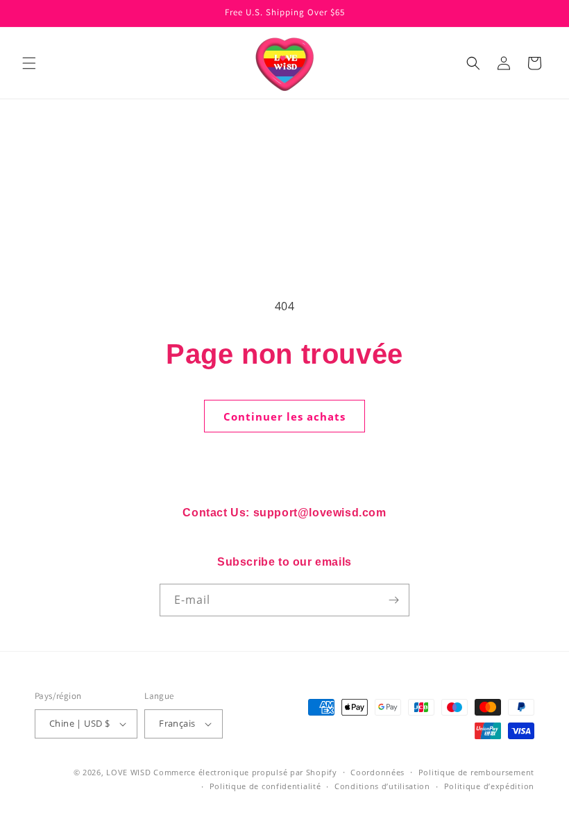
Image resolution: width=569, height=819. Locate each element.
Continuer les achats (284, 416)
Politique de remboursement (476, 772)
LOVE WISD (128, 772)
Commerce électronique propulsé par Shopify (245, 772)
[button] (29, 63)
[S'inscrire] (393, 600)
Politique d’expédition (489, 786)
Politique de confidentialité (265, 786)
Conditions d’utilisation (382, 786)
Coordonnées (377, 772)
